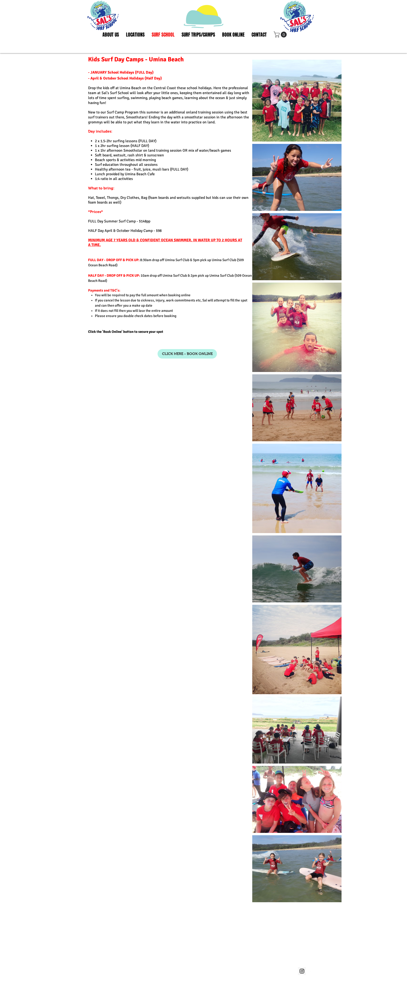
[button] (281, 35)
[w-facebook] (312, 971)
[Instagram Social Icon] (302, 971)
